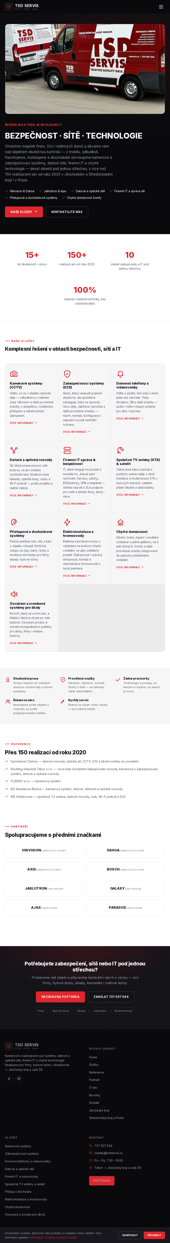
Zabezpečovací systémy (22, 1153)
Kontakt (94, 1102)
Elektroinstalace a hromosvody (26, 1199)
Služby (93, 1064)
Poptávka (101, 1180)
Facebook (61, 808)
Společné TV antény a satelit (25, 1184)
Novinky (94, 1095)
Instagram (87, 808)
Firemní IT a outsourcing (21, 1176)
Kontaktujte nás (67, 212)
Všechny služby (143, 350)
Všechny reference (24, 808)
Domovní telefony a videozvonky (28, 1161)
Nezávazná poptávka (60, 996)
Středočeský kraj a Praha (106, 1118)
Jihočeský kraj (99, 1110)
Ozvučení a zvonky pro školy (25, 1214)
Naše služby (21, 212)
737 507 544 (103, 1145)
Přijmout (154, 1235)
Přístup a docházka (18, 1191)
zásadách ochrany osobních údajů (53, 1237)
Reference (96, 1072)
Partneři (94, 1080)
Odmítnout (130, 1235)
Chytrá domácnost (17, 1207)
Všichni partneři (22, 924)
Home (93, 1057)
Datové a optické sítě (19, 1169)
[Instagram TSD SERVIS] (19, 1079)
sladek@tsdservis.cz (109, 1153)
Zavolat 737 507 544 (111, 996)
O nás (93, 1087)
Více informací (21, 422)
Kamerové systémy (18, 1146)
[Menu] (161, 7)
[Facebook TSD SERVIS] (9, 1079)
